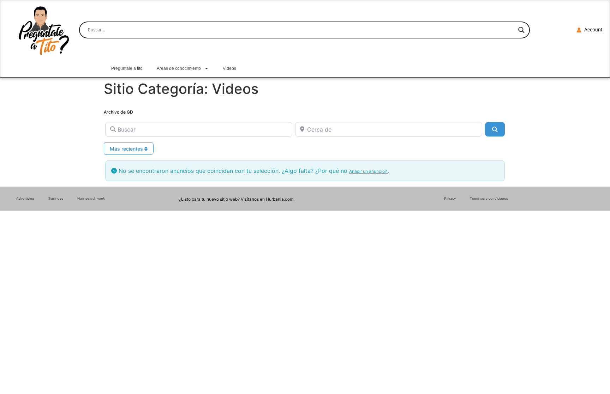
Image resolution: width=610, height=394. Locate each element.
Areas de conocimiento (179, 68)
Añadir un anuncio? (368, 171)
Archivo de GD (118, 112)
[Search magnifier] (521, 30)
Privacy (450, 198)
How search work (91, 198)
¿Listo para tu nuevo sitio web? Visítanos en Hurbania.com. (236, 199)
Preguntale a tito (127, 68)
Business (55, 198)
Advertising (25, 198)
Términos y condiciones (489, 198)
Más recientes (127, 149)
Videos (229, 68)
